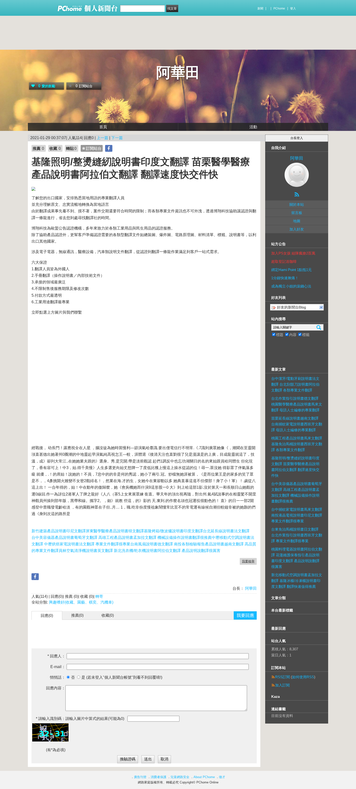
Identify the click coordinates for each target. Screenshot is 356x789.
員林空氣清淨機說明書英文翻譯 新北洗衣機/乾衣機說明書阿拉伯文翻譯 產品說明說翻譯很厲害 (139, 551)
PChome (279, 8)
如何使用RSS (303, 677)
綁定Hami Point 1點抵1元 (291, 270)
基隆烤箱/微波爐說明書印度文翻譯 (173, 531)
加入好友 (296, 229)
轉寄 (99, 596)
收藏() (107, 615)
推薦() (77, 615)
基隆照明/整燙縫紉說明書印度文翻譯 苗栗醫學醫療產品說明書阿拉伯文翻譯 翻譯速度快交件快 (295, 467)
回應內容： (55, 688)
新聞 (260, 8)
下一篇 (117, 138)
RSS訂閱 (282, 677)
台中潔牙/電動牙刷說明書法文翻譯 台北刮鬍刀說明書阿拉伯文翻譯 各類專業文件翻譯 (295, 384)
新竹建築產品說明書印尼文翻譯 (58, 531)
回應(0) (47, 616)
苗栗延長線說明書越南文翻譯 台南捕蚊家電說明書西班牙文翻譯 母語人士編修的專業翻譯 (296, 424)
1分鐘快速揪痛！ (285, 278)
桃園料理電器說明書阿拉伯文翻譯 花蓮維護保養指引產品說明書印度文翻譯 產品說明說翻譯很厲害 (296, 558)
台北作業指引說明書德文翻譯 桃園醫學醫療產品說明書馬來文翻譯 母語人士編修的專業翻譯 (296, 404)
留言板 (296, 213)
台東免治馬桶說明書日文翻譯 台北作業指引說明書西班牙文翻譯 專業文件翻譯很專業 (296, 535)
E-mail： (57, 667)
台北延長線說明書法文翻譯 (226, 531)
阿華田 (178, 72)
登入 (293, 8)
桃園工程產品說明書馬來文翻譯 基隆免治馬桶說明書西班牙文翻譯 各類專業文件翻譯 (296, 444)
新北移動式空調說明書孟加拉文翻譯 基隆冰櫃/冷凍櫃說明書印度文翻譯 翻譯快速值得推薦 (296, 581)
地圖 (296, 221)
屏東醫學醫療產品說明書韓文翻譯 (115, 531)
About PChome (204, 777)
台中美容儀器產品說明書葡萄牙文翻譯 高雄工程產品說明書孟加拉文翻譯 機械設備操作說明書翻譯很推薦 (121, 537)
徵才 (222, 777)
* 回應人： (56, 656)
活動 (253, 127)
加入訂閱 (282, 685)
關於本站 (296, 204)
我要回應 (245, 615)
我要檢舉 (248, 561)
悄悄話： (57, 677)
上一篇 (102, 138)
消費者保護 (158, 777)
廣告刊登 (140, 777)
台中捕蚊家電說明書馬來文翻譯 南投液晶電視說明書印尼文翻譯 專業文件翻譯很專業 (296, 515)
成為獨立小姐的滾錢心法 (291, 286)
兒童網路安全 (179, 777)
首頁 (103, 127)
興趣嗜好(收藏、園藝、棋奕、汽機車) (81, 602)
